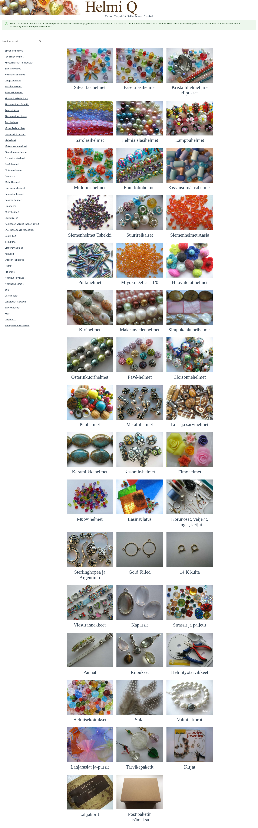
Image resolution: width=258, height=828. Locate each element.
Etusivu (108, 16)
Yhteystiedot (120, 16)
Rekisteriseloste (135, 16)
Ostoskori (148, 16)
